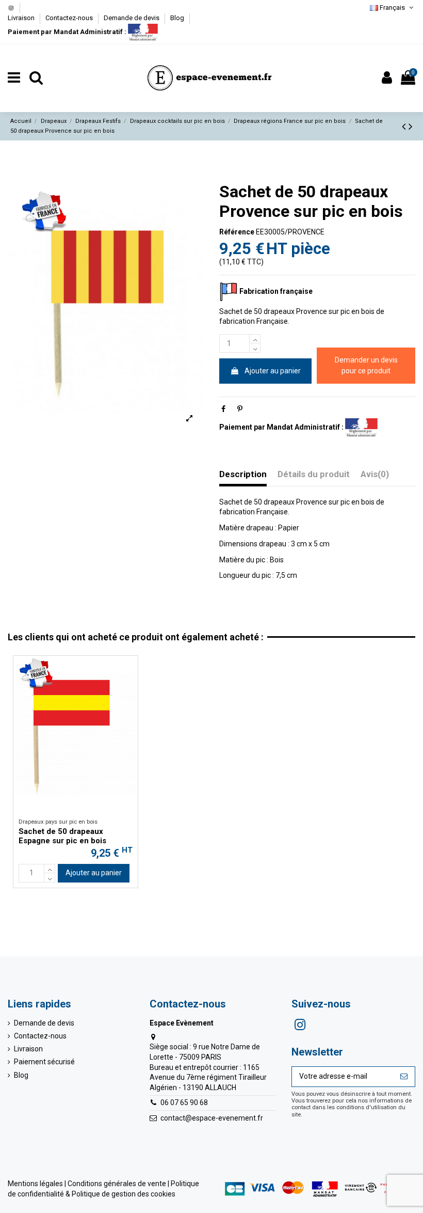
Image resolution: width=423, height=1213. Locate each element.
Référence (236, 232)
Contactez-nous (69, 18)
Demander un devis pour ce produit (366, 365)
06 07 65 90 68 (184, 1102)
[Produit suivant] (411, 126)
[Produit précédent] (405, 126)
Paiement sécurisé (44, 1062)
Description (243, 474)
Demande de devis (132, 18)
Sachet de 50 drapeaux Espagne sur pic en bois (62, 836)
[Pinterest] (239, 409)
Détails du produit (314, 474)
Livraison (22, 18)
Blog (177, 18)
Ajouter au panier (273, 371)
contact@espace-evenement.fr (211, 1118)
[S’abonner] (404, 1076)
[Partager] (223, 409)
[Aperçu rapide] (130, 671)
